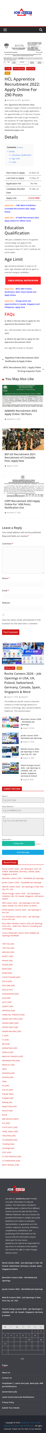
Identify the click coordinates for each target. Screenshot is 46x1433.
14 (29, 1339)
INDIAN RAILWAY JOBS (11, 1031)
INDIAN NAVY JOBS (10, 1027)
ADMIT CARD (7, 956)
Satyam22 (24, 697)
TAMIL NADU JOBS (10, 1131)
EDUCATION (7, 989)
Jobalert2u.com (22, 1198)
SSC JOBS (6, 1123)
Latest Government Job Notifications (18, 1397)
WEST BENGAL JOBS (10, 1165)
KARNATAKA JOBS (9, 1048)
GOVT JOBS (30, 69)
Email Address (8, 806)
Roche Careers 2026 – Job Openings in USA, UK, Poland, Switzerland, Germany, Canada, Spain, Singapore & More (22, 682)
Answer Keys (7, 960)
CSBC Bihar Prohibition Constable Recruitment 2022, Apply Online (20, 208)
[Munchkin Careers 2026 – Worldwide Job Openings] (10, 723)
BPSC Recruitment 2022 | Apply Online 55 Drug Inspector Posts (22, 369)
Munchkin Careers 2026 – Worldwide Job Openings (31, 722)
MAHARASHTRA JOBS (11, 1060)
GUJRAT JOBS (7, 1006)
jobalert (27, 100)
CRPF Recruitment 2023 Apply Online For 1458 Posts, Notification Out (22, 504)
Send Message (23, 852)
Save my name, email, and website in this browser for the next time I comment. (21, 621)
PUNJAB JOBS (8, 1098)
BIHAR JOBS (7, 973)
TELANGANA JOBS (10, 1140)
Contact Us (7, 1378)
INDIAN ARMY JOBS (10, 1023)
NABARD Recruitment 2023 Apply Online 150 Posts (21, 412)
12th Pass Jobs (8, 948)
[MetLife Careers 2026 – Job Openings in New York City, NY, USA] (10, 753)
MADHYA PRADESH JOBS (12, 1056)
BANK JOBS (7, 969)
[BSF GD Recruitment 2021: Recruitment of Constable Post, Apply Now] (23, 430)
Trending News (8, 1144)
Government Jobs (9, 1392)
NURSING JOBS (8, 1073)
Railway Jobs (7, 1102)
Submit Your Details (10, 1408)
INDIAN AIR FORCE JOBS (12, 1019)
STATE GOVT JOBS (10, 1127)
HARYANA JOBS (8, 1010)
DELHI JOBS (7, 981)
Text (3, 817)
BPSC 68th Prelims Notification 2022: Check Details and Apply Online (20, 292)
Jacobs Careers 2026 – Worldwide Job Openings (31, 736)
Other (4, 1081)
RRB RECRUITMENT (10, 1119)
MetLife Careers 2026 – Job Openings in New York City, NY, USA (30, 751)
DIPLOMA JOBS (8, 985)
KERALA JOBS (7, 1052)
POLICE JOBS (7, 1090)
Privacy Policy (8, 1402)
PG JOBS (5, 1085)
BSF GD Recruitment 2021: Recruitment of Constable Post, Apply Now (20, 457)
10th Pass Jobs (19, 69)
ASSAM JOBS (7, 964)
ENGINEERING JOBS (10, 994)
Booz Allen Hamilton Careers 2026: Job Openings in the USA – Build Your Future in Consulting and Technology (22, 926)
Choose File (18, 843)
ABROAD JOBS (9, 668)
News (7, 73)
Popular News (8, 1094)
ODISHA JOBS (8, 1077)
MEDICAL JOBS (8, 1065)
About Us (6, 1372)
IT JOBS (5, 1035)
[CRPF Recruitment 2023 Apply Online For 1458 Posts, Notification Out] (23, 477)
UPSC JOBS (6, 1152)
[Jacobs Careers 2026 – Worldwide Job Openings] (10, 739)
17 (5, 1344)
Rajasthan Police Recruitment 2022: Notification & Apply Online (22, 359)
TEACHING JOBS (9, 1135)
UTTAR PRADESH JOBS (11, 1156)
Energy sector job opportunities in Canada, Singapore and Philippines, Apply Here (22, 304)
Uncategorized (8, 1148)
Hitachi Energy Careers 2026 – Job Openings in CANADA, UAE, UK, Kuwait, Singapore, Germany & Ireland (30, 770)
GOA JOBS (6, 998)
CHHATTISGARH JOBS (11, 977)
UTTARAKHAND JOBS (11, 1160)
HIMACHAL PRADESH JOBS (13, 1014)
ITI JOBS (8, 69)
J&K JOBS (6, 1044)
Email (5, 590)
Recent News (7, 1110)
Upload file (7, 839)
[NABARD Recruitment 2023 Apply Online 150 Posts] (23, 386)
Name (6, 578)
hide (20, 147)
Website (6, 602)
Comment (7, 543)
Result (4, 1115)
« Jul (22, 1358)
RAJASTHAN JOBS (9, 1106)
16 (41, 1339)
